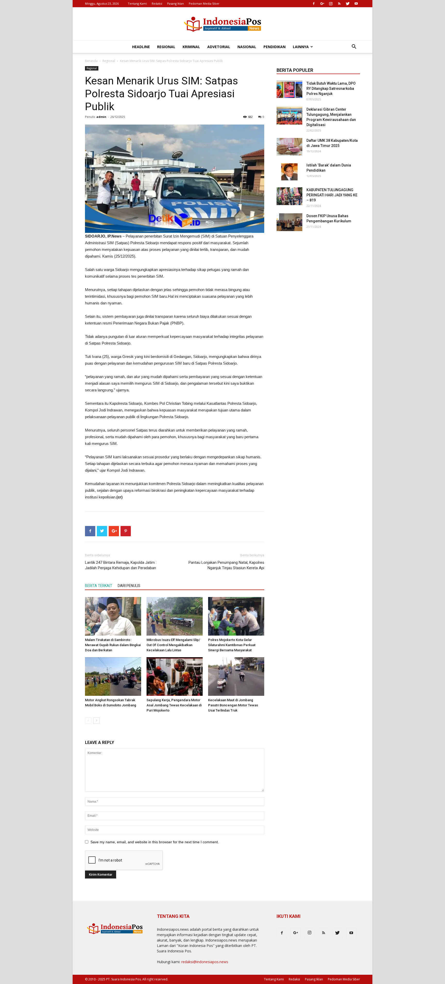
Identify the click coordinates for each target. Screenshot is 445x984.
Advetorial (218, 46)
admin (101, 117)
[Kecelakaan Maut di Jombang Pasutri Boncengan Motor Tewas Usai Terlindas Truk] (236, 676)
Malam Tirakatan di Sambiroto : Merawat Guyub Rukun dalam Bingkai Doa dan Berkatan (113, 645)
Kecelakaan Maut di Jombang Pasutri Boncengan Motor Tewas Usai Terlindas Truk (233, 705)
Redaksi (157, 3)
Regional (166, 46)
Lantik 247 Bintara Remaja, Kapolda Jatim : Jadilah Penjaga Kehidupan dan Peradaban (121, 565)
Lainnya (301, 46)
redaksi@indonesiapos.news (204, 961)
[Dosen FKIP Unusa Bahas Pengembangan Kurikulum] (289, 222)
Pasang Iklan (175, 3)
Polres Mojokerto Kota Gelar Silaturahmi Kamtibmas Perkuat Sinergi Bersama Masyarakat (231, 645)
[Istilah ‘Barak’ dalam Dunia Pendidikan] (289, 171)
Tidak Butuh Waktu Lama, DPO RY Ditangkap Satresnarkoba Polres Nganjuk (331, 88)
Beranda (91, 61)
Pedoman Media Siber (204, 3)
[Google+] (322, 3)
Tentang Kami (137, 3)
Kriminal (191, 46)
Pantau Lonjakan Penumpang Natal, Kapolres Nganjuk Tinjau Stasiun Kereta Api (226, 565)
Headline (141, 46)
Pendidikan (274, 46)
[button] (354, 47)
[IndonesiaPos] (222, 24)
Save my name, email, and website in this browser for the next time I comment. (154, 842)
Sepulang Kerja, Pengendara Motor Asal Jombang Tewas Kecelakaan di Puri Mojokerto (174, 705)
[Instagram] (331, 3)
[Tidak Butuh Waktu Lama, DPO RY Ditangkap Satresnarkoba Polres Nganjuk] (289, 90)
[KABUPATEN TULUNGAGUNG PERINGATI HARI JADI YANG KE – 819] (289, 196)
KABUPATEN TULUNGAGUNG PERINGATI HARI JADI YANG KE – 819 (331, 195)
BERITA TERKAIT (98, 586)
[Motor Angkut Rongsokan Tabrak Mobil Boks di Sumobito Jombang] (113, 676)
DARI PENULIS (129, 586)
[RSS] (339, 3)
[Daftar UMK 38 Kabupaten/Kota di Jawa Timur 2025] (289, 147)
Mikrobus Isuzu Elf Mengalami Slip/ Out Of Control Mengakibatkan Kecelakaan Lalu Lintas (173, 645)
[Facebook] (314, 3)
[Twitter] (348, 3)
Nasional (246, 46)
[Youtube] (356, 3)
